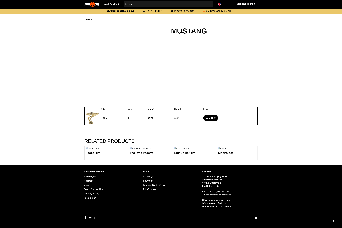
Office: (205, 203)
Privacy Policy (91, 194)
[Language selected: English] (219, 4)
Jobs (86, 185)
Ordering (148, 177)
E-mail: (205, 195)
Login (209, 118)
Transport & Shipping (154, 185)
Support (88, 181)
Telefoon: (206, 192)
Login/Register (246, 4)
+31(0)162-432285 (154, 11)
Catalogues (90, 177)
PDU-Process (149, 189)
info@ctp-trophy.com (184, 11)
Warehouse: (208, 207)
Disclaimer (90, 198)
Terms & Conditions (94, 189)
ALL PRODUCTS (111, 4)
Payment (147, 181)
